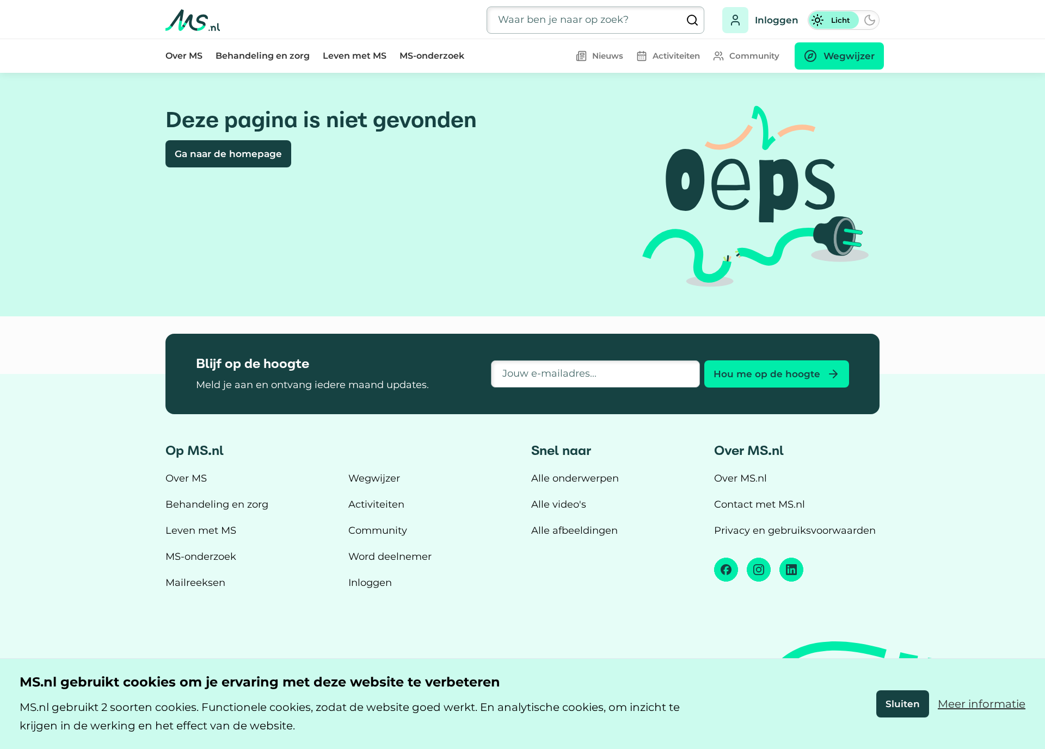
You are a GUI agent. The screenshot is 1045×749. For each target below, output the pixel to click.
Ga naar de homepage (228, 153)
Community (377, 530)
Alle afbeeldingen (574, 530)
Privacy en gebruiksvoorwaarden (795, 530)
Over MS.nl (740, 478)
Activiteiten (376, 504)
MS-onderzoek (431, 56)
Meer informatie (981, 703)
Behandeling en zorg (263, 56)
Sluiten (903, 703)
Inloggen (776, 20)
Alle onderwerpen (575, 478)
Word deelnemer (390, 557)
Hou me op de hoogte (767, 374)
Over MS (183, 56)
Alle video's (558, 504)
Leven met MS (354, 56)
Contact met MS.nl (759, 504)
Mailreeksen (195, 583)
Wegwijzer (374, 478)
